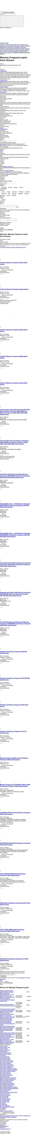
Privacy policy (14, 1115)
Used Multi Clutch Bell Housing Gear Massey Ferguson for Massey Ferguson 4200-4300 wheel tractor (7, 1022)
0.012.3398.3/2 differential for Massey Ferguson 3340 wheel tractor (12, 874)
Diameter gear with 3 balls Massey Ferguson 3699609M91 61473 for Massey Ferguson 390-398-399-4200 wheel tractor (15, 594)
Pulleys (6, 46)
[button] (15, 35)
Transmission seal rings (19, 47)
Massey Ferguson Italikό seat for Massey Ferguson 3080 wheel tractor (14, 758)
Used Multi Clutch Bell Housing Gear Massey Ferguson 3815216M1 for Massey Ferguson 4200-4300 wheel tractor (15, 564)
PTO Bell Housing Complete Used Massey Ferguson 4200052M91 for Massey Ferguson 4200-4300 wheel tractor (15, 623)
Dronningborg (15, 51)
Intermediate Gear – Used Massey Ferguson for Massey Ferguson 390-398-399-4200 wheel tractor (7, 1041)
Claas (9, 51)
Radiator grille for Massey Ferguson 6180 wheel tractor (7, 1005)
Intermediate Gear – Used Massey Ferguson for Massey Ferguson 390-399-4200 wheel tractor (7, 996)
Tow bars (27, 48)
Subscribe (3, 976)
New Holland (7, 52)
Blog (6, 1117)
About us (2, 1110)
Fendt (20, 51)
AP (28, 50)
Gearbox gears (16, 44)
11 (5, 981)
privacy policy (21, 977)
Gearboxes (11, 46)
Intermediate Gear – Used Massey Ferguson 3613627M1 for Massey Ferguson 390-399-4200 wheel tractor (15, 505)
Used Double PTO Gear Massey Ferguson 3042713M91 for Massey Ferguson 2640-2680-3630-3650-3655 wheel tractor (14, 442)
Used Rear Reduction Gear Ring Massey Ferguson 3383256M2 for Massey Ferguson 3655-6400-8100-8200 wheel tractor (15, 475)
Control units (9, 47)
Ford (23, 51)
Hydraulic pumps (4, 48)
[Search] (12, 21)
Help (6, 1110)
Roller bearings (20, 48)
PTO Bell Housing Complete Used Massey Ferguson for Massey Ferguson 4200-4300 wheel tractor (7, 1011)
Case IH (5, 51)
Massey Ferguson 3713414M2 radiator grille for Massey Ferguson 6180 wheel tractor (15, 785)
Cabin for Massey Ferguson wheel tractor (14, 289)
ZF (11, 52)
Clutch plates (3, 50)
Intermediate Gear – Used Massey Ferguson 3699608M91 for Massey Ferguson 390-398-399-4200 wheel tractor (15, 535)
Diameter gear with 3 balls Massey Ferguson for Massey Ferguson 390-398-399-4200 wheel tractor (7, 1016)
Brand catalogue (12, 1117)
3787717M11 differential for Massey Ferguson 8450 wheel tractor (12, 930)
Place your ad (4, 303)
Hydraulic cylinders (20, 46)
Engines (22, 44)
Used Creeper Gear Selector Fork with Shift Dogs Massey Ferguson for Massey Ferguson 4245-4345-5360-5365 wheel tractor (7, 1035)
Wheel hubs (12, 48)
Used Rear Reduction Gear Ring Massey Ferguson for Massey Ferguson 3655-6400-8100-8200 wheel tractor (7, 1029)
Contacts (10, 1110)
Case (1, 51)
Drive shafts (10, 50)
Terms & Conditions (5, 1115)
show (2, 228)
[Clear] (0, 68)
